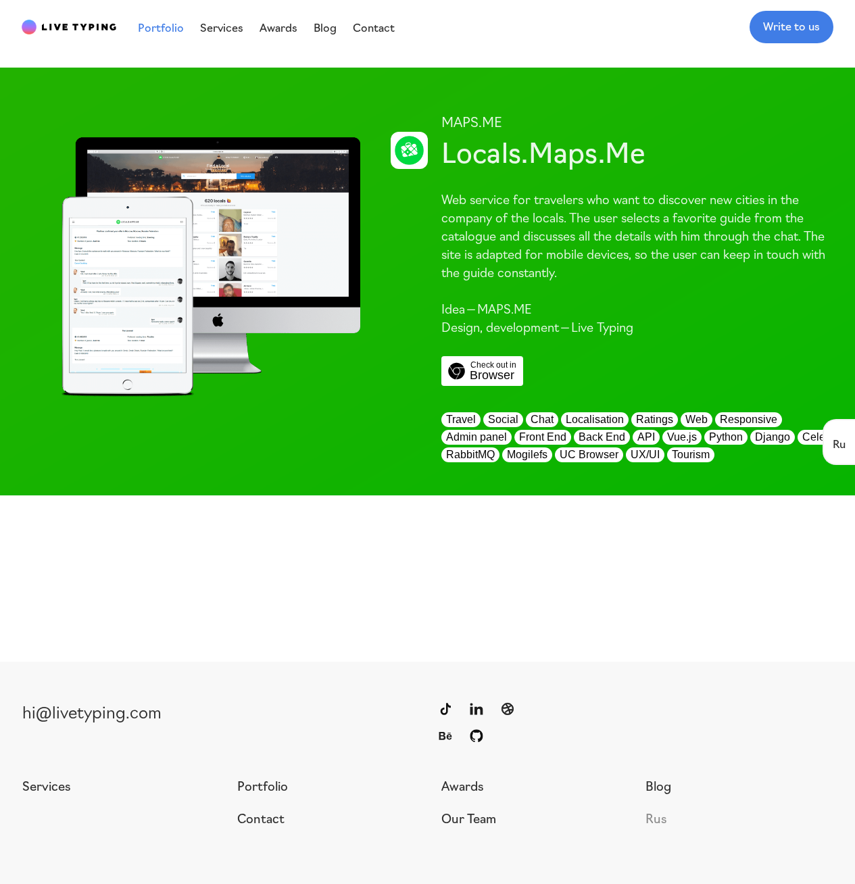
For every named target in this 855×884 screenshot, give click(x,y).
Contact (261, 818)
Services (46, 785)
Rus (656, 818)
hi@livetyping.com (92, 710)
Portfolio (262, 785)
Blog (658, 785)
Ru (839, 443)
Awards (462, 785)
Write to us (791, 25)
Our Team (468, 818)
